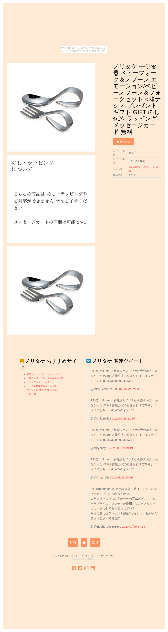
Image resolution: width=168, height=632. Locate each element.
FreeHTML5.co (90, 559)
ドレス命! (32, 394)
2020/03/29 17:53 (133, 526)
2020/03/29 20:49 (121, 477)
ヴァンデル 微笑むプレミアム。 (43, 390)
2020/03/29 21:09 (129, 389)
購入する (124, 141)
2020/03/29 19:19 (121, 448)
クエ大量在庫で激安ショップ (42, 386)
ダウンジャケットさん (38, 382)
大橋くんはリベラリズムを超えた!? (45, 378)
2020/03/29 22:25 (123, 418)
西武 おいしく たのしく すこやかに (45, 374)
